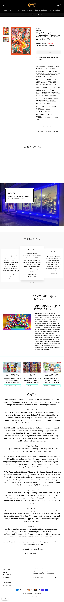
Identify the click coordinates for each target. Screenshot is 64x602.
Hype (16, 10)
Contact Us (6, 580)
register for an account (42, 315)
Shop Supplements (12, 385)
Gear (37, 10)
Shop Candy (31, 385)
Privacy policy (7, 582)
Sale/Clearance (7, 569)
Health (8, 10)
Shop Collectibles (51, 385)
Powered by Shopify (32, 596)
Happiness (27, 10)
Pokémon (40, 30)
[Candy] (32, 367)
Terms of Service (7, 575)
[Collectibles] (52, 367)
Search (5, 572)
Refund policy (7, 577)
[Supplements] (12, 367)
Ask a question (48, 126)
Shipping (38, 45)
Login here (50, 313)
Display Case (47, 10)
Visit (57, 10)
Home (38, 28)
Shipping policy (7, 585)
